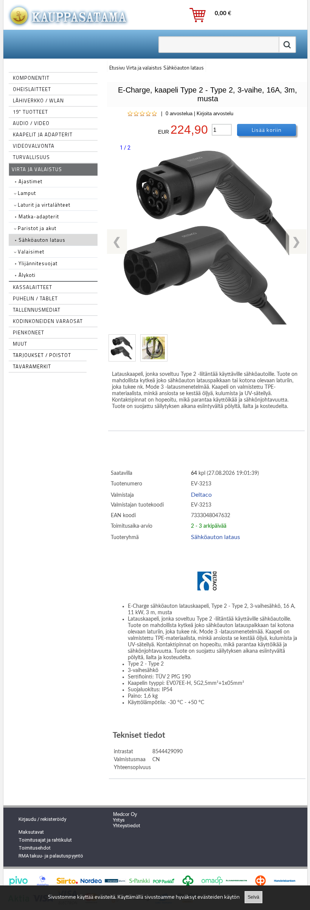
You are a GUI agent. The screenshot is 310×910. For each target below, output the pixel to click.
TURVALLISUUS (31, 157)
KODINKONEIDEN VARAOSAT (48, 321)
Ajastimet (28, 181)
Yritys (119, 820)
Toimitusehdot (35, 848)
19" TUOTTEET (30, 112)
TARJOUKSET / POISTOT (42, 355)
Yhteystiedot (126, 825)
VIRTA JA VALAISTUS (37, 169)
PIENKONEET (28, 332)
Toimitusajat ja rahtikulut (45, 840)
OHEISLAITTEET (32, 89)
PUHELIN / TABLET (35, 298)
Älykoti (25, 275)
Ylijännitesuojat (36, 263)
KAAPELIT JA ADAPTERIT (43, 134)
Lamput (26, 193)
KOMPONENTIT (31, 78)
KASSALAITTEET (32, 287)
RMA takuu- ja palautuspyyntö (51, 856)
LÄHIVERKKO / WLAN (38, 100)
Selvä (253, 897)
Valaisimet (30, 251)
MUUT (20, 344)
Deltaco (201, 495)
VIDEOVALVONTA (33, 146)
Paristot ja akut (36, 228)
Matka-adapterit (37, 216)
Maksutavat (31, 832)
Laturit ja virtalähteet (43, 205)
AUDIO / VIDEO (31, 123)
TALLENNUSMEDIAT (36, 310)
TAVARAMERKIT (32, 366)
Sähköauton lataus (40, 240)
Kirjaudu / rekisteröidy (42, 819)
